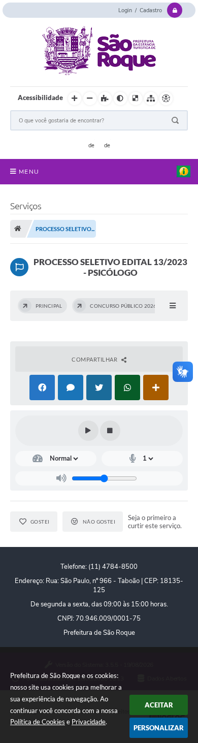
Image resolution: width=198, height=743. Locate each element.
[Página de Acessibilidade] (166, 98)
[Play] (88, 431)
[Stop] (110, 431)
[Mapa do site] (150, 98)
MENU (29, 172)
